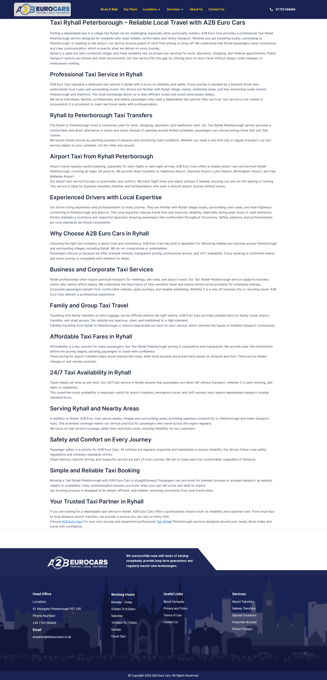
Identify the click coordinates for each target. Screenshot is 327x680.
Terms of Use (173, 615)
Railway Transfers (244, 608)
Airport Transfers (243, 601)
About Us (196, 9)
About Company (174, 601)
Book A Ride (109, 9)
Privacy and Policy (176, 608)
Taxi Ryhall (164, 521)
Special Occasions (244, 615)
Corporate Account (244, 622)
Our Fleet (130, 9)
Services (173, 9)
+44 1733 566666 (44, 623)
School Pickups (242, 629)
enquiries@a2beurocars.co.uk (52, 637)
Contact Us (216, 9)
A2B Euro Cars (72, 521)
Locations (150, 9)
